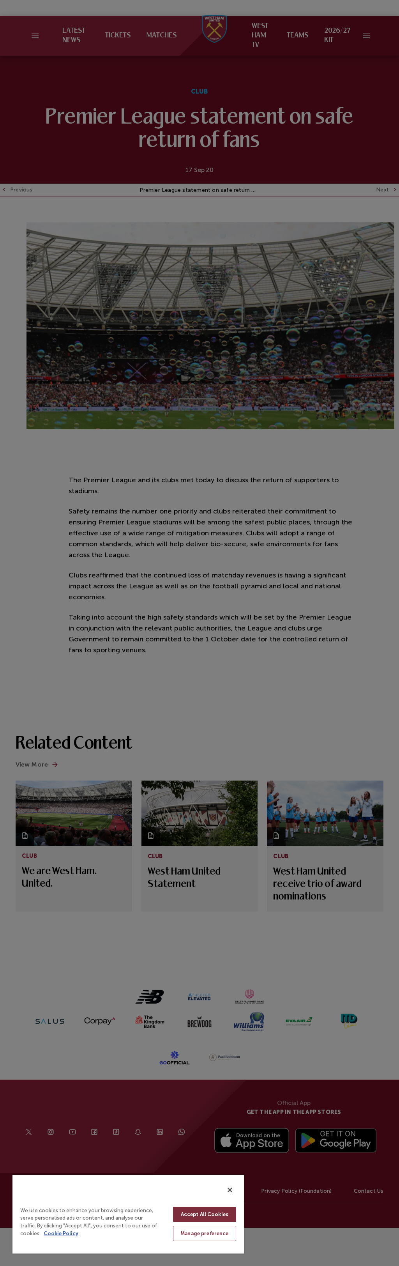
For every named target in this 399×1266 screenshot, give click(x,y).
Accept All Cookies (204, 1214)
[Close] (229, 1190)
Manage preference (204, 1233)
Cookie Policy (61, 1233)
